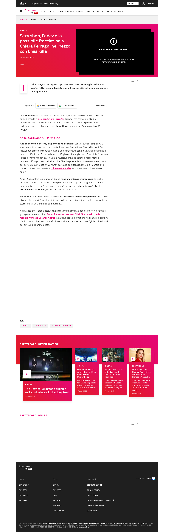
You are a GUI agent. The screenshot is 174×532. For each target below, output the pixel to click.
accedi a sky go (143, 479)
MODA (121, 11)
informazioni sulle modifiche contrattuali (94, 523)
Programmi (58, 511)
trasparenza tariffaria (120, 523)
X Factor (89, 11)
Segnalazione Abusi (82, 527)
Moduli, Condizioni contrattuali (53, 523)
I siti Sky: (22, 479)
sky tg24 (23, 490)
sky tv (56, 485)
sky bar (56, 500)
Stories (101, 11)
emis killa (40, 326)
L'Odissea (46, 11)
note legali (92, 495)
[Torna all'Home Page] (31, 11)
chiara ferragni (61, 326)
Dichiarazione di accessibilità (100, 500)
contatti (141, 523)
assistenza (133, 523)
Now (55, 495)
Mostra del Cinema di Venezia (68, 11)
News (33, 20)
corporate (92, 511)
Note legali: (91, 479)
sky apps (57, 490)
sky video (23, 495)
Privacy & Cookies (72, 523)
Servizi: (56, 479)
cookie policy (93, 490)
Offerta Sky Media (95, 506)
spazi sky (57, 506)
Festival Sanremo (48, 20)
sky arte (23, 500)
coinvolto (61, 168)
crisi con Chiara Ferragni (51, 119)
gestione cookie (94, 485)
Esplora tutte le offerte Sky (45, 4)
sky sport (24, 485)
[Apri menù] (21, 11)
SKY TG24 (111, 11)
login (151, 4)
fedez (25, 326)
